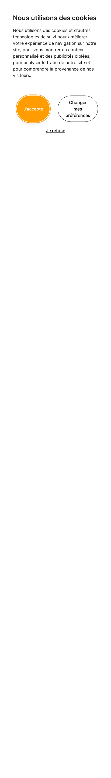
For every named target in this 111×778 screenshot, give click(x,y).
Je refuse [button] (55, 130)
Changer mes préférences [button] (77, 108)
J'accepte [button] (33, 108)
